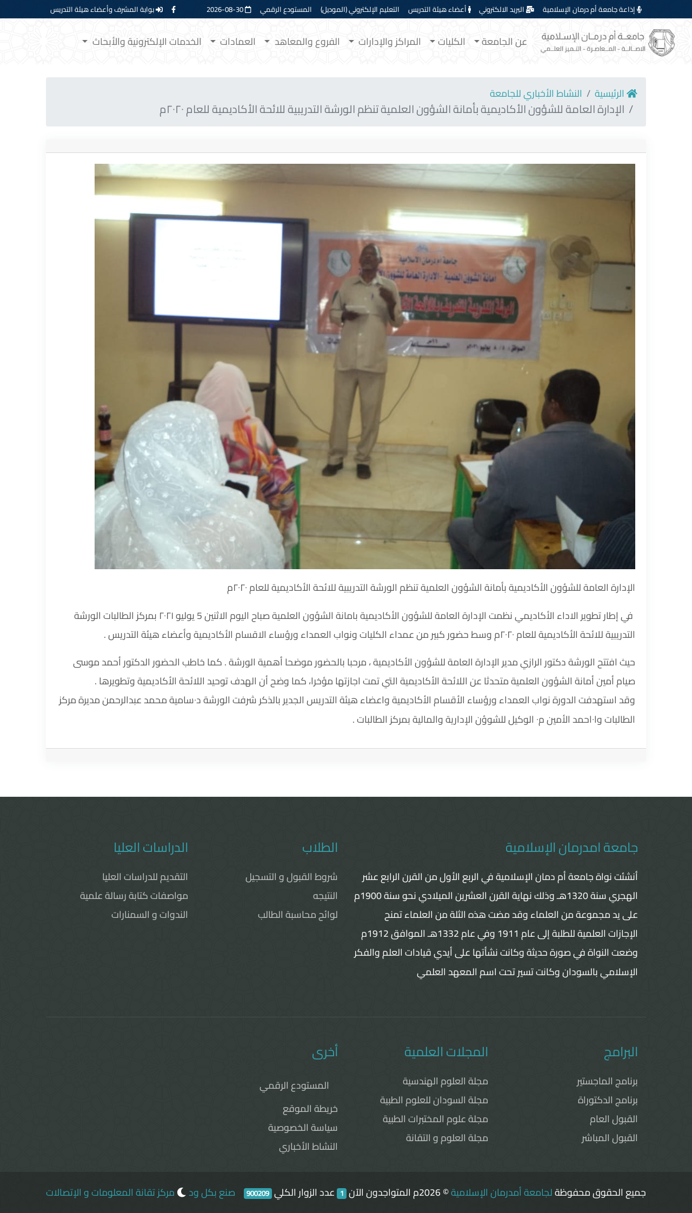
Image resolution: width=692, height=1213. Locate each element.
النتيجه (325, 895)
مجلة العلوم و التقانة (447, 1138)
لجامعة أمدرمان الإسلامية (502, 1192)
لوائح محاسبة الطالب (298, 914)
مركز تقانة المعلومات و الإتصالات (110, 1192)
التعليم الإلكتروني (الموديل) (360, 9)
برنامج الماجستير (607, 1081)
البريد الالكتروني (502, 9)
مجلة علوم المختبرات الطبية (435, 1119)
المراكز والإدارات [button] (388, 41)
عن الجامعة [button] (504, 41)
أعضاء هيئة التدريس (438, 9)
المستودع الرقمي (286, 9)
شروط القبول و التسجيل (291, 876)
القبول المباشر (610, 1138)
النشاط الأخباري (308, 1146)
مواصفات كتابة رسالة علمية (134, 895)
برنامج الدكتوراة (608, 1100)
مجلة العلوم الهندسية (445, 1081)
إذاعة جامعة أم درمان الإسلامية (590, 9)
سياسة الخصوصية (303, 1127)
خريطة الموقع (310, 1108)
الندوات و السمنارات (149, 914)
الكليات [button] (451, 41)
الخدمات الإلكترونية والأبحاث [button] (146, 41)
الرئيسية (611, 93)
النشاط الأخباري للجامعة (536, 93)
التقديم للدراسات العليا (145, 876)
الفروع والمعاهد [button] (306, 41)
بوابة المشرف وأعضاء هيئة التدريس (103, 9)
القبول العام (614, 1119)
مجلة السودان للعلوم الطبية (434, 1100)
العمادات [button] (237, 41)
